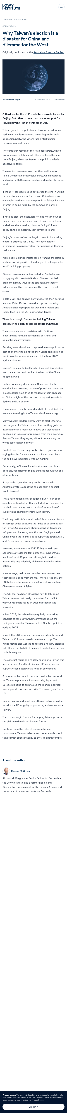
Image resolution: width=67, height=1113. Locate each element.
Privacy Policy (37, 1100)
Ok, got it (33, 1106)
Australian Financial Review (49, 52)
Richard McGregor (11, 99)
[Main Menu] (61, 7)
